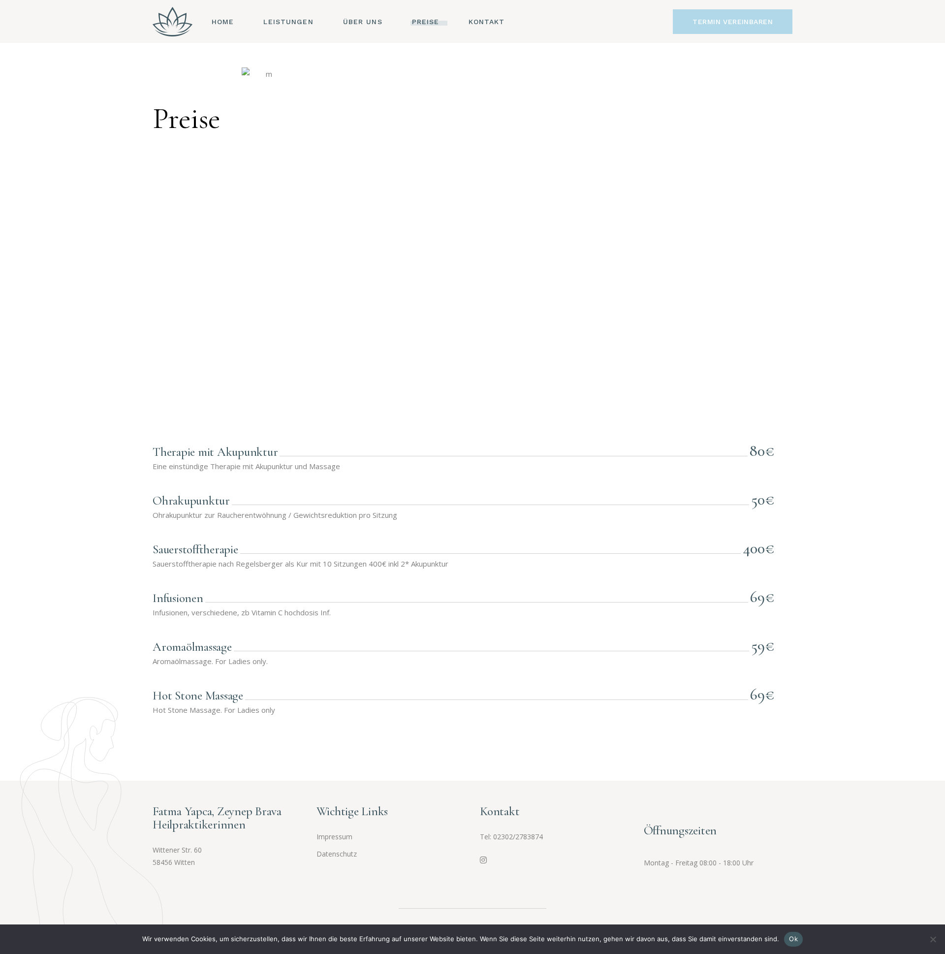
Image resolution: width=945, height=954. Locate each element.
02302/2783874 (518, 836)
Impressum (334, 836)
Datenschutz (336, 854)
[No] (933, 939)
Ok (793, 939)
